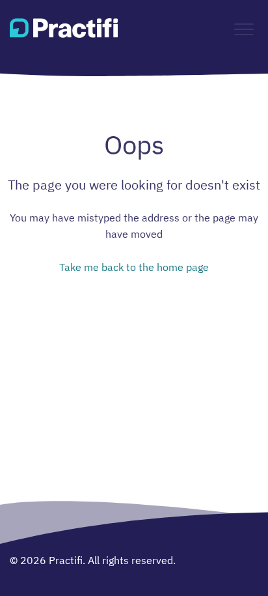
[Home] (64, 28)
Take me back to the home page (134, 267)
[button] (243, 29)
